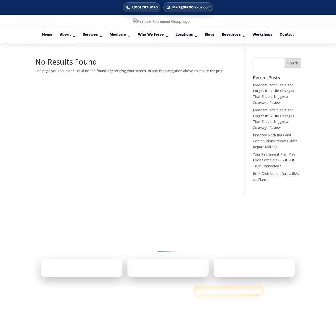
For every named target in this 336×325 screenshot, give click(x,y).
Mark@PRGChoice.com (191, 7)
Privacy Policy (84, 290)
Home (47, 34)
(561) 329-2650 (246, 269)
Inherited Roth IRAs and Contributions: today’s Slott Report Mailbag (275, 141)
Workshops (262, 34)
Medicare (118, 34)
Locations (184, 34)
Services (90, 34)
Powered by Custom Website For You (228, 290)
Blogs (209, 34)
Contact (287, 34)
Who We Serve (151, 34)
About (65, 34)
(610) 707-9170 (145, 7)
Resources (231, 34)
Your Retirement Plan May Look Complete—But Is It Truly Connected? (274, 160)
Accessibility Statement (129, 290)
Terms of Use (173, 290)
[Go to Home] (167, 21)
